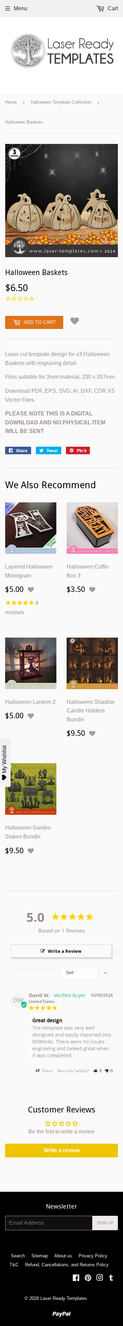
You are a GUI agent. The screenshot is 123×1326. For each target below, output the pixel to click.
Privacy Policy (93, 1255)
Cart (112, 8)
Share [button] (47, 1071)
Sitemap (39, 1255)
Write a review (62, 1150)
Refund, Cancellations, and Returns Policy (67, 1264)
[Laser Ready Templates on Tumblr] (111, 1278)
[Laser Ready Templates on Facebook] (76, 1278)
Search (18, 1255)
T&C (14, 1264)
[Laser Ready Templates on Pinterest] (88, 1278)
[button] (74, 321)
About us (63, 1255)
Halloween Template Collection (61, 102)
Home (11, 102)
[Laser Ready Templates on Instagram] (99, 1278)
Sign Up (105, 1223)
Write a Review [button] (64, 951)
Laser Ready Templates (63, 1298)
